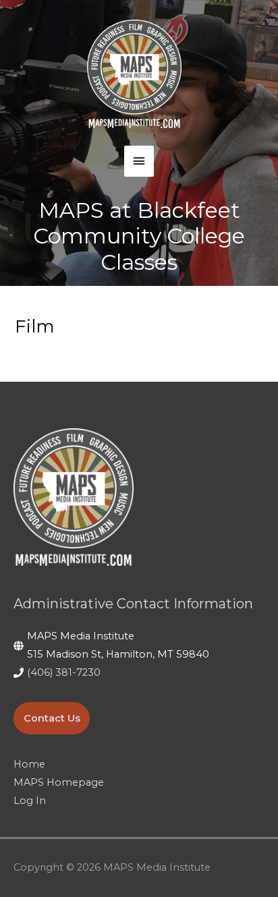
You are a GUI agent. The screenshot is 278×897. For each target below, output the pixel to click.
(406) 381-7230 (64, 672)
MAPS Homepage (58, 782)
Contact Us (52, 718)
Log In (29, 800)
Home (29, 764)
